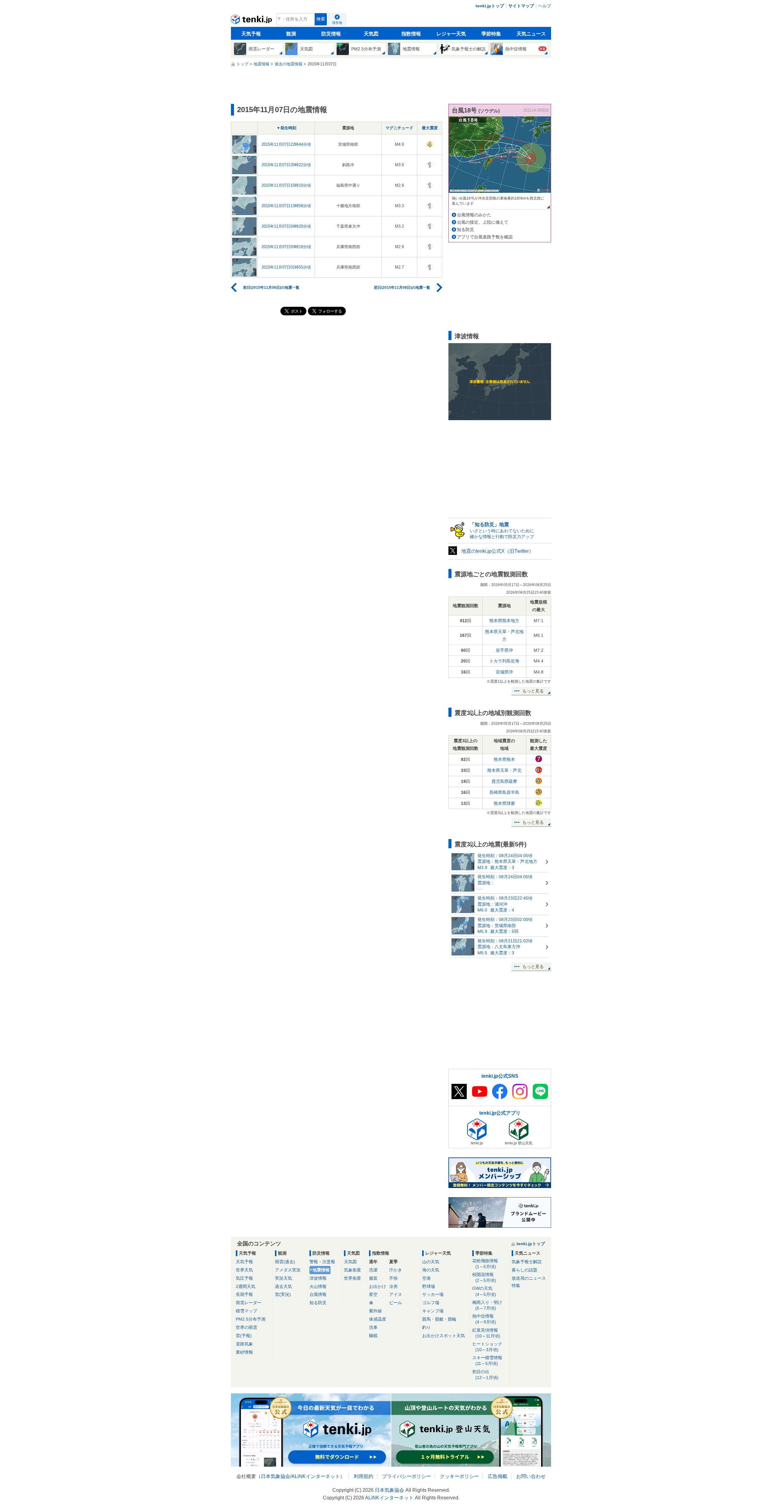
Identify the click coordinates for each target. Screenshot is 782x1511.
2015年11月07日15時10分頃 (286, 185)
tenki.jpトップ (490, 5)
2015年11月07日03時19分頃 (286, 246)
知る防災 (465, 229)
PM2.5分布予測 (250, 1319)
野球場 (428, 1286)
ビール (395, 1302)
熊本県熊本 (504, 759)
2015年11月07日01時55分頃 (286, 267)
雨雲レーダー (248, 1302)
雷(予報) (244, 1335)
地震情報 (321, 1269)
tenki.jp (252, 20)
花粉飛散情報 (485, 1263)
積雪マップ (246, 1310)
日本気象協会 (275, 1476)
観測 (291, 33)
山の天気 (430, 1261)
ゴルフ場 (430, 1302)
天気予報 (251, 33)
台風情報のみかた (474, 215)
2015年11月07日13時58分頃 (286, 206)
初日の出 (485, 1374)
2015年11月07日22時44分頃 (286, 144)
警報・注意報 (322, 1261)
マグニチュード (399, 128)
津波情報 (318, 1278)
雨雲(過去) (285, 1261)
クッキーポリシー (459, 1476)
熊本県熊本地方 (504, 620)
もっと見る (533, 690)
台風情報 (318, 1294)
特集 (516, 1285)
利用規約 (363, 1476)
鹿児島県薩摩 (504, 781)
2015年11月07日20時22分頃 (286, 165)
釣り (426, 1327)
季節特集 (491, 33)
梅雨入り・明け (487, 1305)
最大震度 (430, 128)
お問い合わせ (531, 1476)
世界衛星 (352, 1278)
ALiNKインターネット (315, 1476)
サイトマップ (521, 5)
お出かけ (377, 1286)
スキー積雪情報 (487, 1360)
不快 (393, 1278)
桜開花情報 (484, 1277)
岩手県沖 (504, 650)
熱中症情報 (484, 1319)
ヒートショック (487, 1346)
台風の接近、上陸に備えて (482, 222)
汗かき (395, 1269)
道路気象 (244, 1343)
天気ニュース (531, 33)
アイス (395, 1294)
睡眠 (373, 1335)
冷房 (393, 1286)
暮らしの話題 (524, 1269)
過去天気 (283, 1286)
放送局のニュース (529, 1278)
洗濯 (373, 1269)
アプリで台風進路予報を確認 (485, 237)
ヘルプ (544, 5)
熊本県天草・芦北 (504, 770)
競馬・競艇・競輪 (439, 1319)
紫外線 (375, 1310)
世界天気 (244, 1269)
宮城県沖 (504, 671)
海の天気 (430, 1269)
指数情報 (411, 33)
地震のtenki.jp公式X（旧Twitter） (497, 551)
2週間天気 (245, 1286)
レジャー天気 (451, 33)
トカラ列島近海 (504, 660)
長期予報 (244, 1294)
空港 (426, 1278)
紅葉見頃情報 (486, 1333)
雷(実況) (283, 1294)
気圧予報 (244, 1278)
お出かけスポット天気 (443, 1335)
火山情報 (318, 1286)
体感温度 (377, 1319)
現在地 (337, 22)
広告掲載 (497, 1476)
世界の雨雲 (246, 1327)
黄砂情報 (244, 1352)
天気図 (371, 33)
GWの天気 (484, 1291)
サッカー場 (433, 1294)
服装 (373, 1278)
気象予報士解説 (527, 1261)
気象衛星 (352, 1269)
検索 (320, 19)
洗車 (373, 1327)
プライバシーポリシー (406, 1476)
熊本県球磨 (504, 803)
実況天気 (283, 1278)
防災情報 (331, 33)
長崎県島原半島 (504, 792)
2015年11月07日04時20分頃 (286, 226)
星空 (373, 1294)
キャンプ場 (433, 1310)
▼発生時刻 (286, 128)
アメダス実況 (288, 1269)
